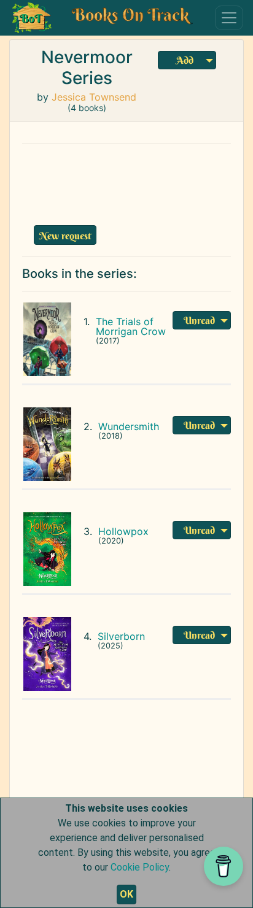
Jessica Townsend (94, 97)
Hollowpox (123, 531)
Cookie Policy (140, 867)
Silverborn (121, 636)
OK (126, 894)
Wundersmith (128, 426)
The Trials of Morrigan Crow (131, 326)
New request (65, 235)
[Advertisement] (129, 181)
